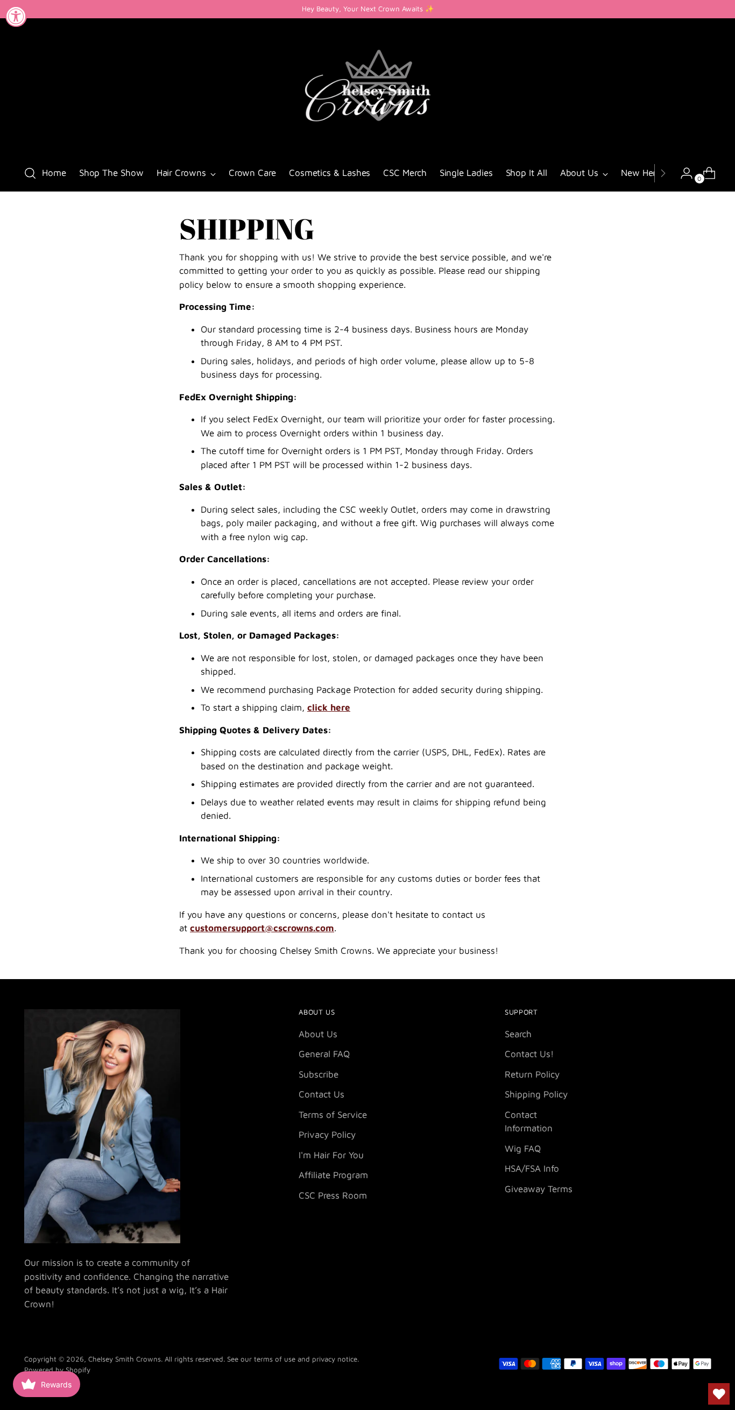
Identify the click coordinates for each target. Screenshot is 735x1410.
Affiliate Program (333, 1175)
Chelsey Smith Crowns (124, 1359)
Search (518, 1034)
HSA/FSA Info (532, 1168)
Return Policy (532, 1074)
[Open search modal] (30, 173)
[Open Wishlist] (719, 1394)
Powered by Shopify (57, 1369)
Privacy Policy (327, 1134)
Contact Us (321, 1094)
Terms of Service (333, 1114)
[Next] (663, 173)
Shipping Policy (536, 1094)
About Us (318, 1034)
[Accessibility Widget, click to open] (16, 16)
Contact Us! (529, 1053)
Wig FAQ (523, 1148)
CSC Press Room (333, 1195)
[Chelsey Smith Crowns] (367, 87)
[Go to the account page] (682, 173)
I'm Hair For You (331, 1155)
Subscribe (318, 1074)
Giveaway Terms (539, 1189)
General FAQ (324, 1053)
